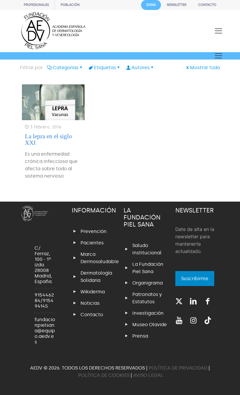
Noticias (90, 303)
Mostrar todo (205, 67)
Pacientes (92, 243)
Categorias (65, 67)
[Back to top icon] (212, 383)
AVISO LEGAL (148, 375)
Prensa (140, 336)
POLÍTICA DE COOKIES (103, 375)
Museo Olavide (149, 324)
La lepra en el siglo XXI (48, 139)
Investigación (148, 313)
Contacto (91, 314)
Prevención (93, 231)
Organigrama (147, 283)
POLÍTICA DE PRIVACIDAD (178, 368)
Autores (140, 67)
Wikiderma (92, 291)
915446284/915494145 (44, 300)
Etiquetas (105, 67)
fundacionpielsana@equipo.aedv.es (45, 331)
